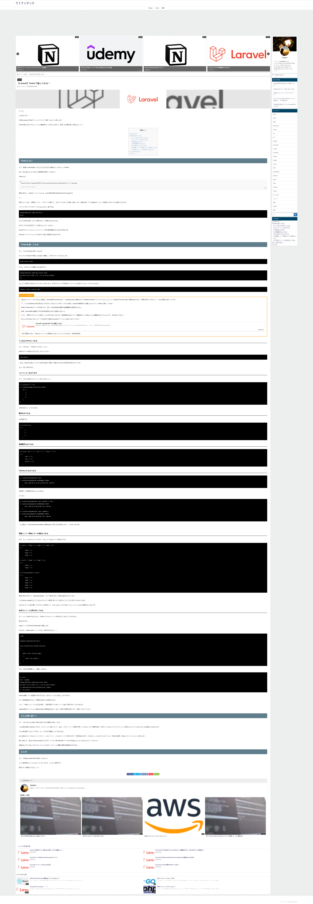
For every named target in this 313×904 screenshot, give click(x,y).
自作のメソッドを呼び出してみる (142, 149)
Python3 (275, 175)
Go (274, 137)
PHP (274, 167)
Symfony (275, 187)
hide (144, 130)
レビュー (275, 198)
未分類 (275, 206)
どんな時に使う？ (135, 151)
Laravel (19, 79)
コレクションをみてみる (139, 139)
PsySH (69, 183)
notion (157, 8)
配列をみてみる (136, 141)
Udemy (150, 8)
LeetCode (275, 152)
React (274, 179)
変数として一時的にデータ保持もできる (144, 147)
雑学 (163, 8)
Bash (274, 121)
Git (274, 133)
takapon (33, 785)
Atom (274, 114)
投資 (274, 202)
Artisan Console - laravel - (28, 187)
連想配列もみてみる (138, 143)
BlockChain (276, 125)
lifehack (275, 156)
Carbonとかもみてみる (139, 145)
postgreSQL (276, 171)
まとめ (131, 153)
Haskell (275, 141)
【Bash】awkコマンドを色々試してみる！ (284, 89)
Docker (275, 129)
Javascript (275, 145)
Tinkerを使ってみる (135, 135)
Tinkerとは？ (133, 133)
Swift (274, 183)
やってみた (276, 194)
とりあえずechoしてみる (139, 137)
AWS (274, 118)
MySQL (275, 160)
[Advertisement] (156, 22)
